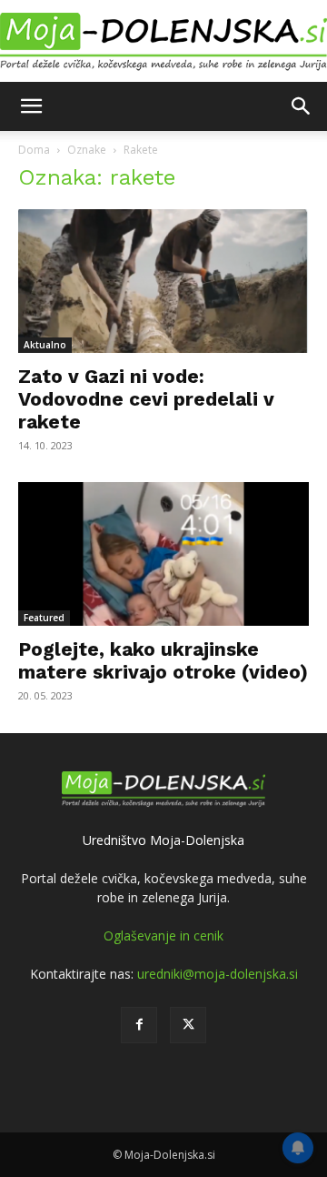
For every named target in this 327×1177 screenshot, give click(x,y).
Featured (44, 617)
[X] (188, 1025)
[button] (31, 106)
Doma (34, 149)
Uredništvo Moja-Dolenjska (163, 840)
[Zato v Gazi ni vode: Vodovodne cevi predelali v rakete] (163, 281)
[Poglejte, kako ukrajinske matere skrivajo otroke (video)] (163, 554)
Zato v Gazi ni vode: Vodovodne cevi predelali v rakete (146, 399)
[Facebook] (139, 1025)
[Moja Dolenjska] (163, 42)
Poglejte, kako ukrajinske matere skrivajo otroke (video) (163, 660)
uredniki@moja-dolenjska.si (217, 973)
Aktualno (45, 344)
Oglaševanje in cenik (163, 935)
